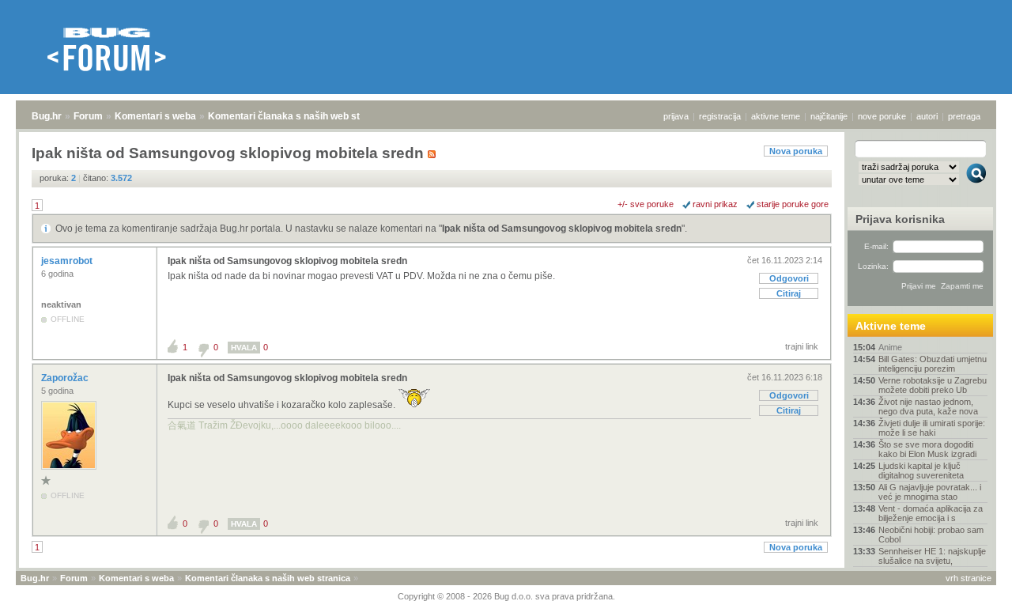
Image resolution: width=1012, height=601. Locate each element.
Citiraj (788, 293)
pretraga (964, 116)
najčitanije (829, 116)
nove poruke (882, 116)
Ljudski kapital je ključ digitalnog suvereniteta (921, 470)
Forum (88, 116)
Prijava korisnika (900, 219)
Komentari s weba (155, 116)
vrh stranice (968, 578)
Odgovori (789, 278)
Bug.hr (47, 116)
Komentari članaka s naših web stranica (298, 116)
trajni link (801, 346)
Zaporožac (66, 378)
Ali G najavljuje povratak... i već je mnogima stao (929, 491)
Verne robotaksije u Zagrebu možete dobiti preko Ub (932, 385)
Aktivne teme (890, 325)
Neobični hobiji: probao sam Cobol (931, 534)
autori (927, 116)
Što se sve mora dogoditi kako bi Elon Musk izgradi (927, 449)
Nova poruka (795, 151)
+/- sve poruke (645, 204)
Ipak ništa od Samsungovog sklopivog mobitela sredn (562, 228)
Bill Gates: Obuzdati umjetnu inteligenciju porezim (932, 363)
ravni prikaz (715, 204)
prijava (676, 116)
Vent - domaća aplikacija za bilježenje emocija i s (930, 513)
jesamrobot (68, 260)
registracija (720, 116)
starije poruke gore (793, 204)
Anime (890, 347)
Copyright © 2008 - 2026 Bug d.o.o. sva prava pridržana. (506, 596)
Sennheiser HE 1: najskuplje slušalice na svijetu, (932, 555)
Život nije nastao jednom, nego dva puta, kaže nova (928, 406)
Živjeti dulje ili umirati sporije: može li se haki (931, 427)
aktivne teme (775, 116)
